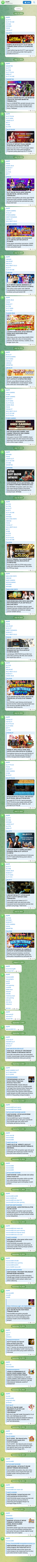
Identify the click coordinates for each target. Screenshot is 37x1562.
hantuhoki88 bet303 (12, 1265)
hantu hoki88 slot (11, 1198)
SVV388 (8, 24)
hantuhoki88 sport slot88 (13, 1109)
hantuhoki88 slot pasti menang (15, 1230)
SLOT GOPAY (10, 1074)
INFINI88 (8, 26)
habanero (9, 1004)
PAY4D (8, 28)
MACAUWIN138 (11, 1029)
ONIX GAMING (10, 392)
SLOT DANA (9, 118)
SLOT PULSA (10, 72)
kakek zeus (9, 989)
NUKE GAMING (10, 396)
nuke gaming (10, 998)
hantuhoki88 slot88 (12, 1196)
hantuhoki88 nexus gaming (14, 1263)
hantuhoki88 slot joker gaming (15, 1202)
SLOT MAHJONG (11, 1072)
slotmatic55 (9, 1014)
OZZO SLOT (9, 1040)
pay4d (8, 981)
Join (28, 2)
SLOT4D (8, 172)
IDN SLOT (9, 263)
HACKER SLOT (10, 1042)
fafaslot (8, 991)
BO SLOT (8, 354)
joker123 (8, 1365)
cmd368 (8, 987)
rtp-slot (8, 1396)
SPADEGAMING (10, 215)
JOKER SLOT (10, 120)
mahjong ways (10, 996)
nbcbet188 (9, 1019)
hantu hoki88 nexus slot (13, 1267)
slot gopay (9, 1433)
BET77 (8, 122)
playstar (8, 1000)
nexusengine (10, 979)
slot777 (8, 1333)
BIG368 (8, 1008)
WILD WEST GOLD (11, 221)
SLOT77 (8, 20)
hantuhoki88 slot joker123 (14, 1200)
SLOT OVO (9, 310)
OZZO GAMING (10, 924)
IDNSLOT (9, 74)
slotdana (8, 1337)
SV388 (8, 124)
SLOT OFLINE (10, 22)
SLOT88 (8, 70)
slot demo (9, 1002)
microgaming (10, 985)
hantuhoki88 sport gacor (13, 1107)
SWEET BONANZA (11, 217)
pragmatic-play (10, 1400)
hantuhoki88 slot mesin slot (14, 1228)
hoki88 (8, 1297)
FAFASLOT (9, 219)
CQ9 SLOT (9, 30)
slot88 (8, 983)
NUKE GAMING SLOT (12, 1070)
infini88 (8, 994)
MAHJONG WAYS (11, 519)
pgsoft (8, 1335)
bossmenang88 (10, 969)
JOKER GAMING (11, 211)
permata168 (10, 971)
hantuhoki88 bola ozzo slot (14, 1235)
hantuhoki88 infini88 (12, 1261)
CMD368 (8, 259)
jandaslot (9, 1402)
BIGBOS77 (9, 168)
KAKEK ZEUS (10, 166)
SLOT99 (8, 127)
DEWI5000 (9, 1516)
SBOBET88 (9, 66)
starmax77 (9, 1016)
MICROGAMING (11, 357)
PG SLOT (8, 213)
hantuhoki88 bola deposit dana (15, 1232)
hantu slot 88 (10, 1135)
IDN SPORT (9, 261)
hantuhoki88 (10, 977)
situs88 (8, 1295)
